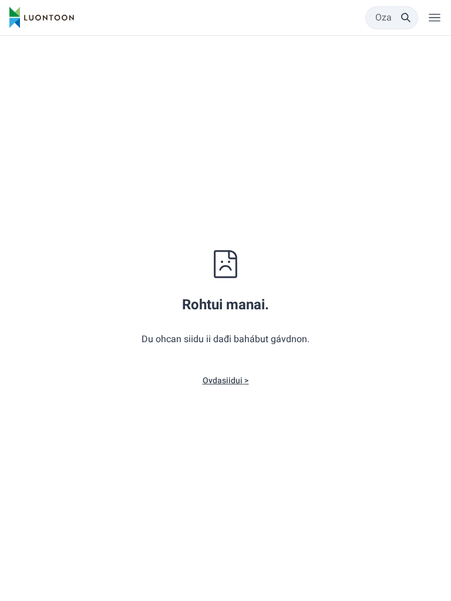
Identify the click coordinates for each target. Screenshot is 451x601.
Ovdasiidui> (226, 380)
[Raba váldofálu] (434, 18)
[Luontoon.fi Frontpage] (41, 17)
